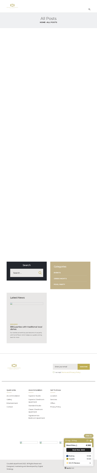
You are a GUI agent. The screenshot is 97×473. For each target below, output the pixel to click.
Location (53, 396)
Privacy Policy (55, 407)
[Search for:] (26, 273)
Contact (10, 407)
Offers (52, 403)
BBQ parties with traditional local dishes (26, 328)
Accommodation (13, 396)
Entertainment (12, 403)
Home (42, 22)
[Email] (90, 440)
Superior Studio (35, 396)
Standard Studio (35, 406)
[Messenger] (87, 440)
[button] (78, 450)
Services (53, 399)
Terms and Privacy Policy (71, 372)
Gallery (9, 399)
